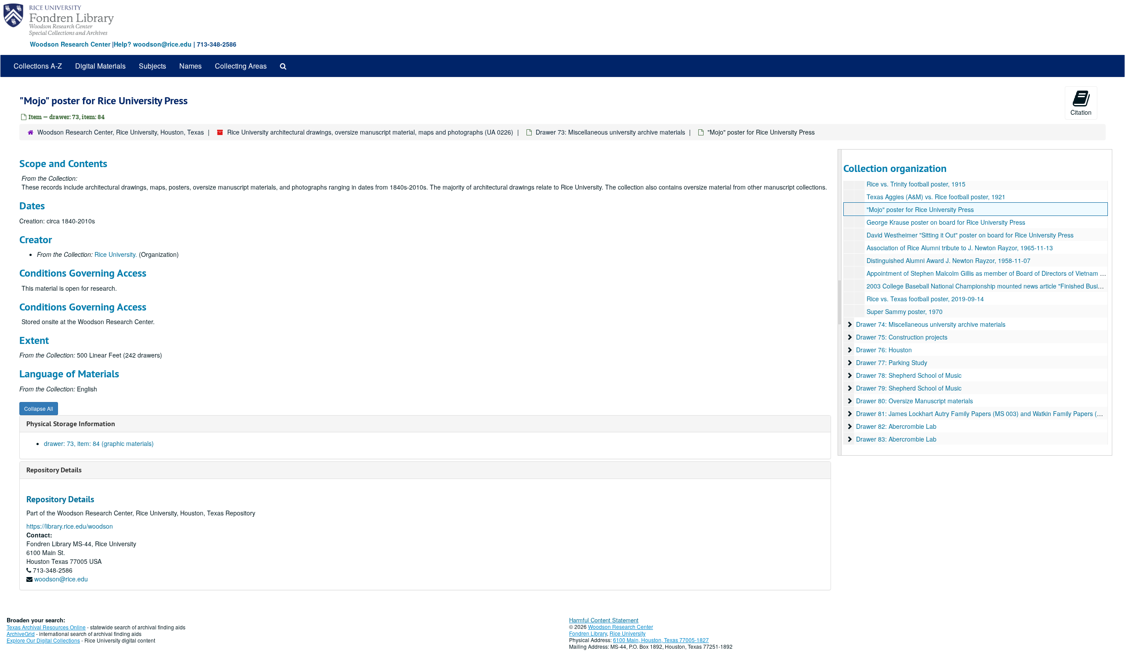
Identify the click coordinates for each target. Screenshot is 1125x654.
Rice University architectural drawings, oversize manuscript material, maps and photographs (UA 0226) (370, 132)
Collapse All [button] (38, 408)
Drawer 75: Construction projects (901, 336)
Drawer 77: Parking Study (891, 362)
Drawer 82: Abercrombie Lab (896, 426)
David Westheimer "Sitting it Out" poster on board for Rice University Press (970, 234)
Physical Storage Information (70, 423)
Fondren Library (588, 633)
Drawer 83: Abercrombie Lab (896, 439)
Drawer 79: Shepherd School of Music (909, 388)
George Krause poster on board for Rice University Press (946, 222)
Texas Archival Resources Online (46, 627)
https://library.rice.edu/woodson (69, 526)
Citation (1081, 112)
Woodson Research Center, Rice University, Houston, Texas (120, 132)
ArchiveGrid (21, 633)
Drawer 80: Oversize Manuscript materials (914, 400)
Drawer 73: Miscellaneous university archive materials (610, 132)
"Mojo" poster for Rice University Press (920, 209)
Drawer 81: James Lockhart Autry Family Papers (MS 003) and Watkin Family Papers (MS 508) (988, 413)
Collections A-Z (38, 66)
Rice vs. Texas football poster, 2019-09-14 (925, 298)
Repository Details (54, 470)
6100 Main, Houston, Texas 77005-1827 (661, 639)
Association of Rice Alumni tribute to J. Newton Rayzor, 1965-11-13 (960, 247)
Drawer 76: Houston (884, 349)
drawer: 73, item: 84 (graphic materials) (99, 443)
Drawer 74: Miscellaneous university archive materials (930, 324)
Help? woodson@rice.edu (153, 44)
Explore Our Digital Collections (43, 640)
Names (190, 66)
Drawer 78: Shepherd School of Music (909, 375)
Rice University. (115, 254)
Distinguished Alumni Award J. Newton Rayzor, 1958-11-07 (949, 260)
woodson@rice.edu (61, 578)
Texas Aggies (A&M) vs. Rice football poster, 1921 (936, 196)
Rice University (628, 633)
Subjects (152, 66)
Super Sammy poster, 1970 (905, 311)
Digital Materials (100, 66)
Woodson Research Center (70, 44)
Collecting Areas (241, 66)
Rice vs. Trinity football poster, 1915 (916, 183)
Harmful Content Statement (604, 620)
